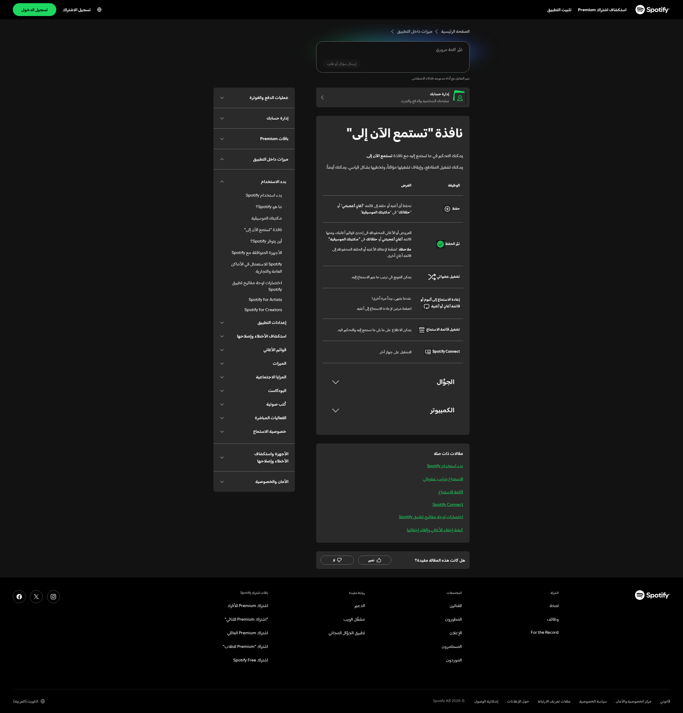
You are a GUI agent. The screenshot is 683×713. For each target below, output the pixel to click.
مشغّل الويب (354, 619)
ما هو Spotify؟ (269, 206)
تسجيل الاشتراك (77, 10)
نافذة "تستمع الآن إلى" (263, 229)
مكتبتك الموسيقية (266, 218)
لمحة (554, 605)
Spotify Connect (447, 504)
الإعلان (456, 633)
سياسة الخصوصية (593, 701)
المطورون (453, 619)
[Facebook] (19, 596)
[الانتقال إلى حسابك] (324, 97)
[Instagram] (53, 596)
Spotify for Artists (265, 299)
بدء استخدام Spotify (445, 466)
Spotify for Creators (263, 309)
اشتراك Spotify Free (250, 660)
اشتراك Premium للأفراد (247, 605)
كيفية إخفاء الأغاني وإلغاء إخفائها (435, 530)
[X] (36, 596)
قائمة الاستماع (450, 492)
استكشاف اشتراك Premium (602, 10)
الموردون (454, 660)
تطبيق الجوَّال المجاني (346, 633)
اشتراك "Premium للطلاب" (245, 646)
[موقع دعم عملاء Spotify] (652, 9)
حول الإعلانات (518, 701)
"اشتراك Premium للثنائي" (246, 619)
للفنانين (456, 605)
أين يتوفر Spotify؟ (266, 241)
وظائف (553, 619)
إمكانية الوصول (486, 701)
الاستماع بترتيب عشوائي (443, 479)
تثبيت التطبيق (559, 10)
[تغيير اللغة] (99, 9)
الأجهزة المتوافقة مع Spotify (257, 252)
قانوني (665, 701)
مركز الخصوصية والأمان (634, 701)
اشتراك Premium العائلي (247, 633)
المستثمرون (452, 646)
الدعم (360, 605)
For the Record (545, 632)
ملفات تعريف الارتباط (554, 701)
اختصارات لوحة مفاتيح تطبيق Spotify (431, 517)
